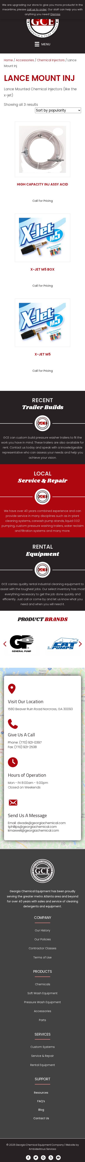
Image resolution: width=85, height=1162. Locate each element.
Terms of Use (42, 957)
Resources (41, 1093)
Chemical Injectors (51, 60)
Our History (42, 930)
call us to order (37, 9)
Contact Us (41, 1118)
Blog (41, 1110)
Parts (42, 1020)
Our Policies (42, 939)
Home (8, 60)
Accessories (25, 60)
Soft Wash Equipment (42, 993)
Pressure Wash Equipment (42, 1002)
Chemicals (42, 984)
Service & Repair (42, 1056)
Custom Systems (42, 1047)
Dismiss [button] (55, 14)
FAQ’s (41, 1101)
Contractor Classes (42, 948)
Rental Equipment (42, 1065)
